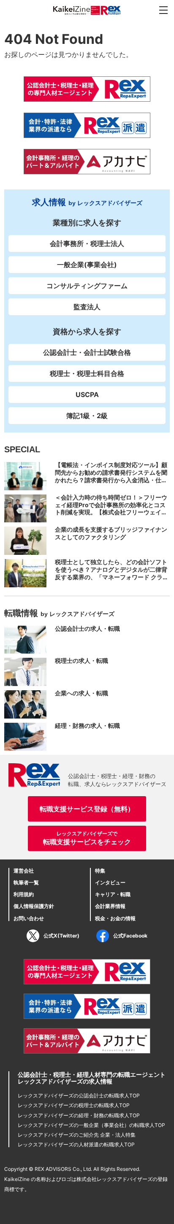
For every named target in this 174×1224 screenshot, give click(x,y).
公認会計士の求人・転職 (87, 628)
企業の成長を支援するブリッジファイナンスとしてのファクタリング (111, 533)
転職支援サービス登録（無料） (87, 809)
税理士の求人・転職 (81, 660)
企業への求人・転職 (81, 693)
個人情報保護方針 (34, 906)
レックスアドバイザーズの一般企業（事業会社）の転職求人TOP (91, 1125)
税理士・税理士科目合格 (87, 373)
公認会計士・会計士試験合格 (87, 352)
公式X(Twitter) (61, 935)
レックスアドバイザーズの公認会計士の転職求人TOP (79, 1095)
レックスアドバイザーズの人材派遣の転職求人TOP (76, 1144)
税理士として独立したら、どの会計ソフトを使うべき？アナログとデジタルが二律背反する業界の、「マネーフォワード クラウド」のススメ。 (112, 573)
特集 (100, 870)
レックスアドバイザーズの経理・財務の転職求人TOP (79, 1115)
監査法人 (87, 307)
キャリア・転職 (112, 894)
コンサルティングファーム (87, 285)
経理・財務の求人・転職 (87, 725)
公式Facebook (130, 935)
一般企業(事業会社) (87, 264)
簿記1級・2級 (87, 415)
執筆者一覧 (26, 882)
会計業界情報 (110, 906)
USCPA (87, 394)
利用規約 (24, 894)
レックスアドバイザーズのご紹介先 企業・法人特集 (77, 1135)
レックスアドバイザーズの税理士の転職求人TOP (74, 1105)
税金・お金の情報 (115, 918)
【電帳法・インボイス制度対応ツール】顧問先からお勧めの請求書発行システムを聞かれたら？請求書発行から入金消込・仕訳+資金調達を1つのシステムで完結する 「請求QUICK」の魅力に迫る (112, 480)
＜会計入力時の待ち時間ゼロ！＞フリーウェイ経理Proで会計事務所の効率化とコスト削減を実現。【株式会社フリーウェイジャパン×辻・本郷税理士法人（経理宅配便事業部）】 (111, 512)
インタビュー (110, 882)
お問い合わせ (29, 918)
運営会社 (24, 870)
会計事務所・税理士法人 (87, 243)
